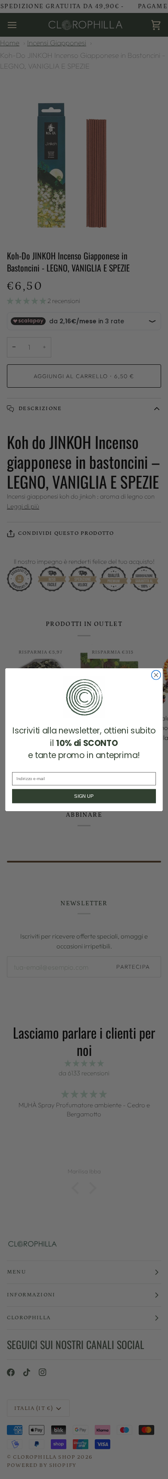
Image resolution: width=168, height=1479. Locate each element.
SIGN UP (83, 796)
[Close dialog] (156, 674)
